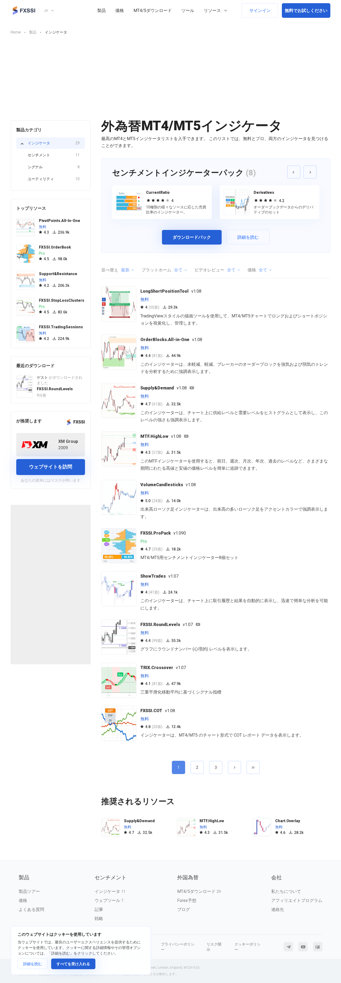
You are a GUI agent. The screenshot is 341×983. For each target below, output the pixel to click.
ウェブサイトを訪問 (50, 466)
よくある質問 (31, 909)
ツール (187, 10)
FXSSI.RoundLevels (55, 389)
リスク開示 (213, 947)
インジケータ (54, 143)
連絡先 (277, 909)
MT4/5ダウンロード (152, 10)
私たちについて (286, 891)
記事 (99, 909)
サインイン (260, 10)
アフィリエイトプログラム (296, 900)
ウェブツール (109, 900)
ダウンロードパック (192, 237)
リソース (212, 10)
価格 (119, 10)
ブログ (183, 909)
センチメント (54, 155)
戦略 (99, 918)
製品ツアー (29, 891)
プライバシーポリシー (177, 947)
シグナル (54, 167)
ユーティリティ (54, 179)
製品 (101, 10)
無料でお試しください (306, 10)
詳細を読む (32, 964)
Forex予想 (186, 900)
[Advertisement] (170, 80)
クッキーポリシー (247, 947)
